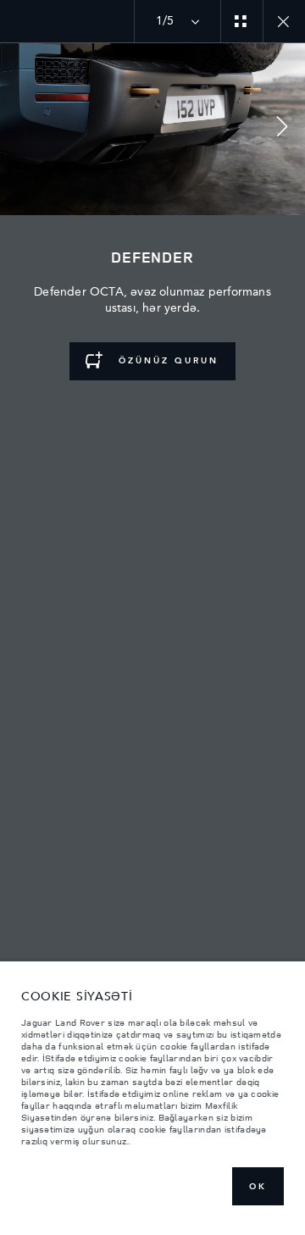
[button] (282, 129)
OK (258, 1186)
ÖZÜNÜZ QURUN (166, 361)
